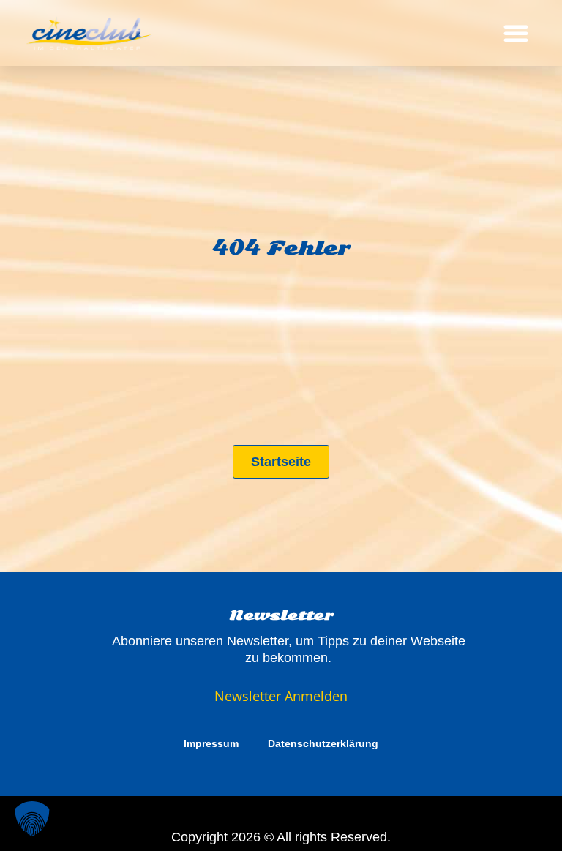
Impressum (211, 743)
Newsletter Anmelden (281, 696)
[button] (516, 33)
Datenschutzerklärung (323, 743)
